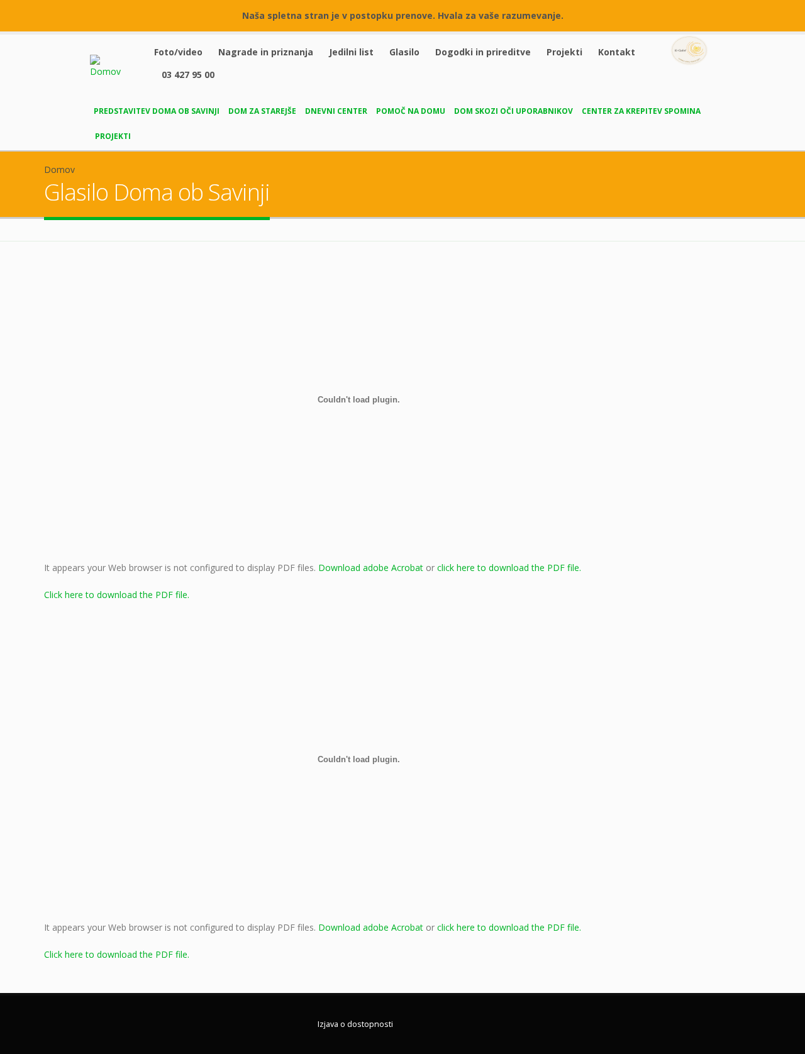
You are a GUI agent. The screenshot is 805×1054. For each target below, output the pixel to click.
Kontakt (616, 52)
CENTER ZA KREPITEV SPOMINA (641, 111)
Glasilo (404, 52)
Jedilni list (351, 52)
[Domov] (115, 66)
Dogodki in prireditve (483, 52)
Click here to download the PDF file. (116, 595)
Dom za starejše (262, 111)
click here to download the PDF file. (509, 568)
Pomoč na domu (410, 111)
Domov (59, 169)
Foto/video (178, 52)
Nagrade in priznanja (265, 52)
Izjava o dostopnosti (355, 1024)
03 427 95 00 (188, 74)
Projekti (564, 52)
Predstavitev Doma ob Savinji (156, 111)
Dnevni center (336, 111)
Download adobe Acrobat (372, 568)
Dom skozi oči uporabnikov (513, 111)
